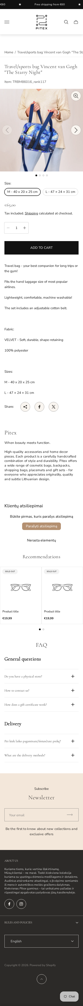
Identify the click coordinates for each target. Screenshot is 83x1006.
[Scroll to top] (41, 979)
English (16, 941)
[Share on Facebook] (39, 407)
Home (8, 52)
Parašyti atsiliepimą (41, 526)
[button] (36, 175)
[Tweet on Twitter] (53, 407)
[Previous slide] (7, 130)
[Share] (25, 407)
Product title (10, 611)
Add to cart (41, 247)
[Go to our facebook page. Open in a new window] (9, 904)
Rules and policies (18, 922)
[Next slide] (76, 130)
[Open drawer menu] (7, 22)
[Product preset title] (20, 587)
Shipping (31, 213)
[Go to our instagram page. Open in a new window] (21, 904)
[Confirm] (71, 815)
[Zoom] (76, 96)
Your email (16, 815)
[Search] (66, 22)
